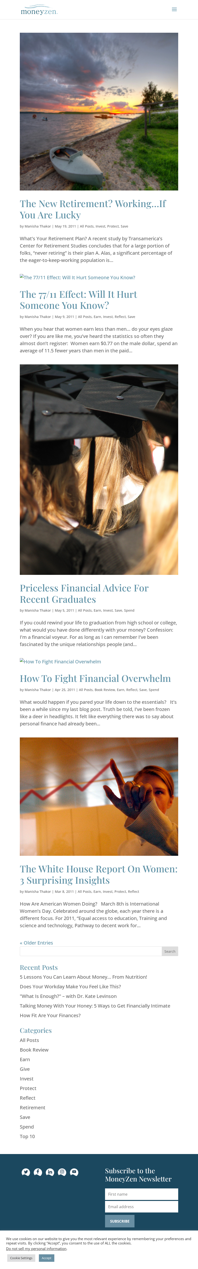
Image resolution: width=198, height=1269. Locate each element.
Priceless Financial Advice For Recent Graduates (84, 593)
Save (124, 226)
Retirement (32, 1107)
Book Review (105, 689)
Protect (113, 226)
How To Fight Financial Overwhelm (95, 678)
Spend (129, 610)
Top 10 (27, 1136)
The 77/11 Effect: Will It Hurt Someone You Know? (78, 299)
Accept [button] (46, 1258)
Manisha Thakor (38, 226)
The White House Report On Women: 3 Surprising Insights (99, 874)
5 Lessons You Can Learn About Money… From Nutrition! (83, 977)
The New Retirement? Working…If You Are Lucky (93, 209)
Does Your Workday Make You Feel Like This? (70, 986)
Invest (100, 226)
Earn (97, 316)
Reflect (120, 316)
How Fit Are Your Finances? (50, 1015)
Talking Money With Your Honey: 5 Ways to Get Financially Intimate (95, 1006)
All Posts (87, 226)
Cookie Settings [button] (21, 1258)
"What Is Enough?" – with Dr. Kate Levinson (68, 996)
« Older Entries (36, 942)
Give (25, 1069)
